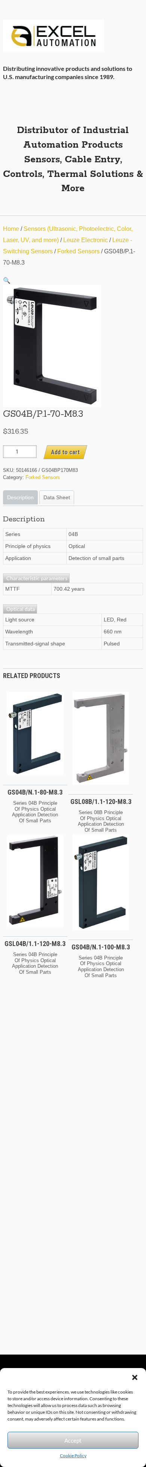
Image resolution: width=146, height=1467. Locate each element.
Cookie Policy (73, 1455)
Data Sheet (56, 497)
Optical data (20, 609)
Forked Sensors (78, 251)
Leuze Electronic (85, 240)
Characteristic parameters (36, 578)
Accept (73, 1440)
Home (11, 229)
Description (20, 497)
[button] (135, 1377)
